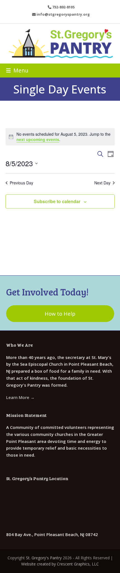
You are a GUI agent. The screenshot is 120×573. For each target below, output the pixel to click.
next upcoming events (37, 139)
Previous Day (21, 182)
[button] (17, 70)
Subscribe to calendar (57, 201)
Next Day (102, 182)
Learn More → (20, 397)
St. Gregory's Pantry (44, 557)
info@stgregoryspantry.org (63, 14)
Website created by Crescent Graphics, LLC (60, 564)
